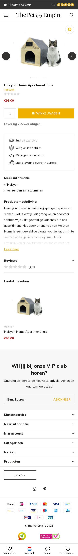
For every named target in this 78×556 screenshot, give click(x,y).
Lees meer (11, 249)
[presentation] (6, 56)
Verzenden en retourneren (25, 190)
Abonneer (62, 399)
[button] (6, 15)
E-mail (20, 474)
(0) (22, 94)
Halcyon (9, 89)
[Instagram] (34, 488)
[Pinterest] (44, 488)
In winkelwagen (46, 113)
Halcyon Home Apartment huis (25, 332)
